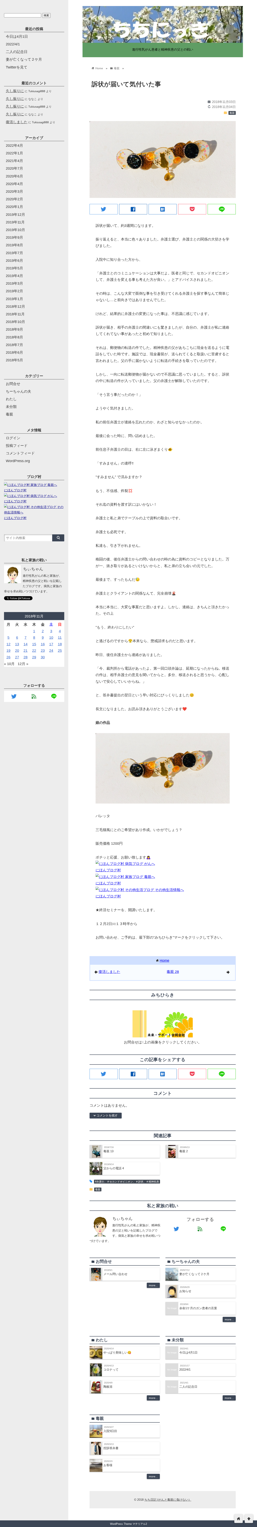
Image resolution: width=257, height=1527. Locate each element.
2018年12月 (15, 307)
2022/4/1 (185, 1369)
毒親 (232, 113)
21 (25, 651)
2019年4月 (14, 276)
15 (34, 644)
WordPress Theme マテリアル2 (128, 1523)
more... (153, 1285)
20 (17, 651)
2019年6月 (14, 261)
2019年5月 (14, 268)
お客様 (107, 1465)
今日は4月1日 (188, 1352)
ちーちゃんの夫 (18, 391)
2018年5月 (14, 360)
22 (34, 651)
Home (164, 961)
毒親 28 (173, 972)
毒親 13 (108, 1151)
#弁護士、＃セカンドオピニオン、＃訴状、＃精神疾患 (127, 1181)
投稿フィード (17, 446)
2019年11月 (15, 222)
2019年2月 (14, 291)
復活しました (109, 972)
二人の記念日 (188, 1386)
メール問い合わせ (115, 1274)
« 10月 (9, 664)
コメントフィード (20, 453)
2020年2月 (14, 199)
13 (17, 644)
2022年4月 (14, 146)
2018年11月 (15, 314)
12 (8, 644)
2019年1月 (14, 299)
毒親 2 (183, 1151)
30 (43, 657)
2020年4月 (14, 184)
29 (34, 657)
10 (51, 638)
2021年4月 (14, 161)
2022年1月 (14, 153)
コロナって (110, 1369)
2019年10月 (15, 230)
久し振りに (15, 91)
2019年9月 (14, 237)
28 (25, 657)
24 (51, 651)
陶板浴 (107, 1386)
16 (43, 644)
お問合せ (13, 384)
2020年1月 (14, 207)
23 (43, 651)
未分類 (11, 407)
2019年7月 (14, 253)
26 (8, 657)
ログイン (13, 438)
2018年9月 (14, 329)
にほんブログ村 (108, 870)
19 (8, 651)
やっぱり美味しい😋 (117, 1352)
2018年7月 (14, 345)
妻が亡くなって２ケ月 (194, 1274)
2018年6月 (14, 352)
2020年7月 (14, 168)
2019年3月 (14, 283)
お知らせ (185, 1291)
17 (51, 644)
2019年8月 (14, 245)
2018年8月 (14, 337)
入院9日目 (110, 1431)
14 (25, 644)
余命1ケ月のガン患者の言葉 (198, 1308)
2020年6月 (14, 176)
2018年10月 (15, 322)
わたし (11, 399)
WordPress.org (18, 461)
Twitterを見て (16, 67)
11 (60, 638)
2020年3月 (14, 191)
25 (60, 651)
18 (60, 644)
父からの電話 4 (113, 1168)
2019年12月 (15, 215)
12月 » (23, 664)
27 (17, 657)
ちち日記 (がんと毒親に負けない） (167, 1499)
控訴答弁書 (110, 1448)
